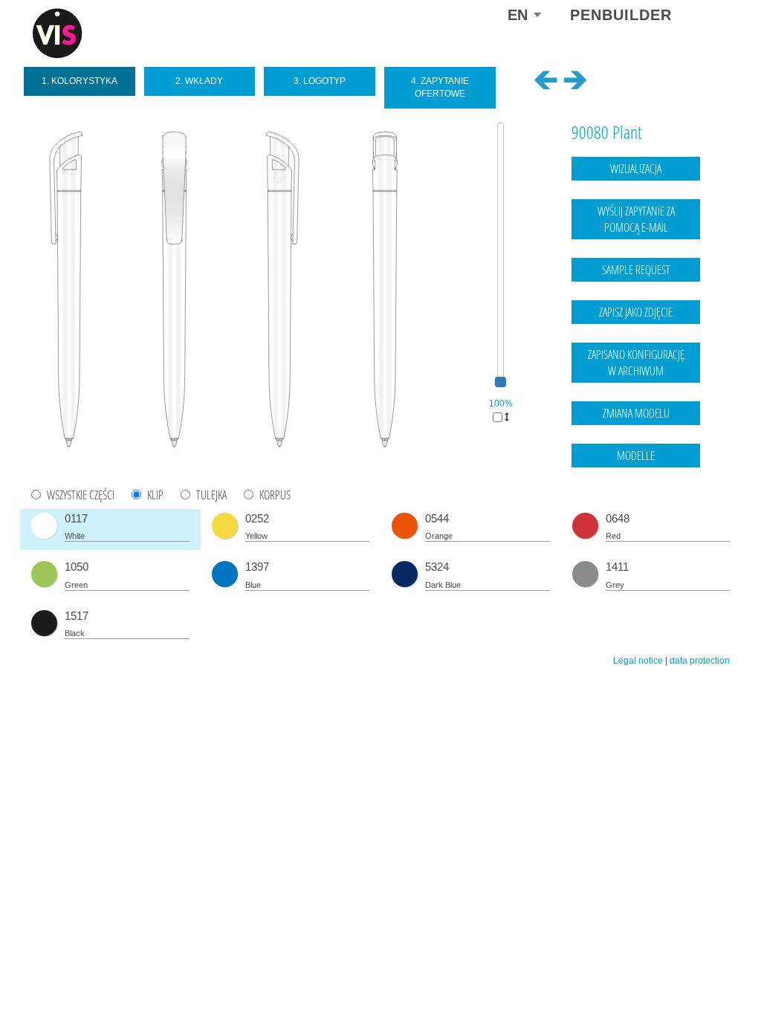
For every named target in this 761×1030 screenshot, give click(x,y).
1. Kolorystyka (79, 81)
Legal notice (638, 660)
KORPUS (275, 495)
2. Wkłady (199, 81)
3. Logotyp (320, 81)
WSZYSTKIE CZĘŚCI (80, 495)
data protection (700, 660)
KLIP (155, 495)
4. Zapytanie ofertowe (440, 87)
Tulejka (211, 495)
